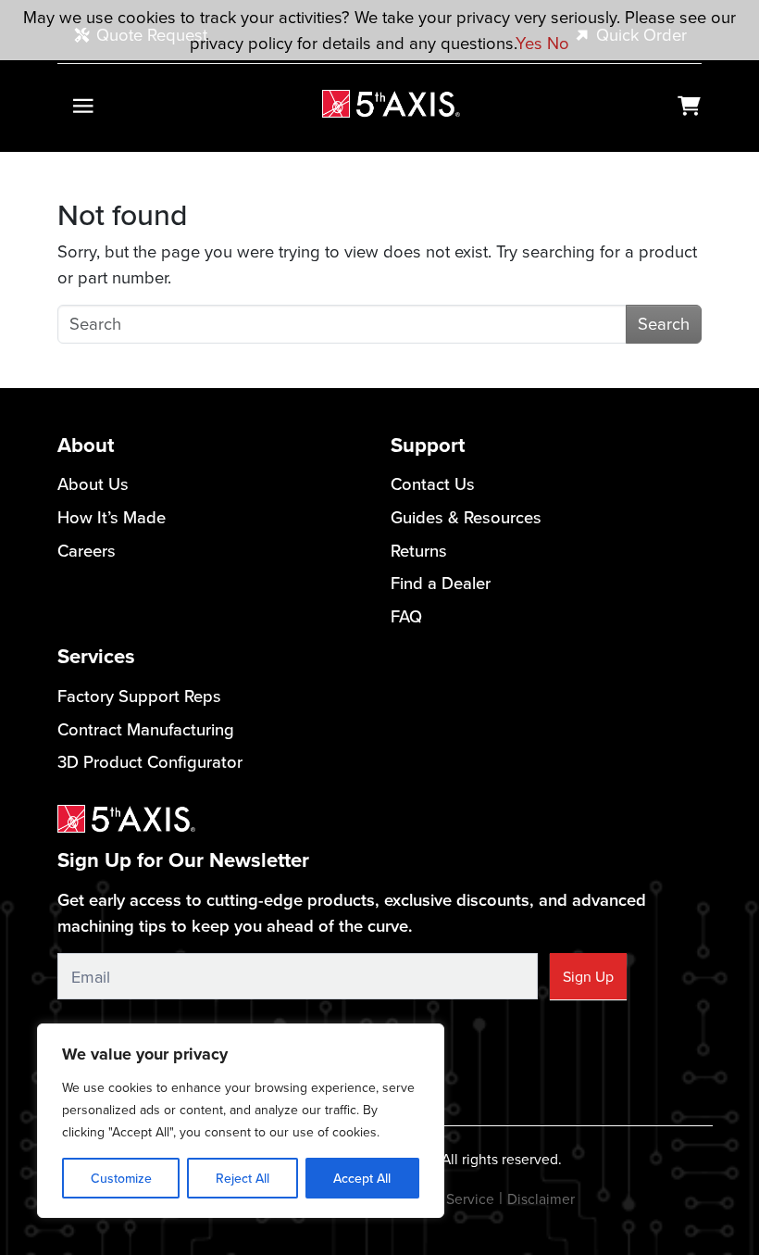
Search (664, 323)
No (558, 43)
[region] (240, 1120)
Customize (121, 1178)
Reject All (242, 1178)
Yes (529, 43)
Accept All (362, 1178)
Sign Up (588, 976)
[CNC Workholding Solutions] (391, 104)
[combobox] (342, 324)
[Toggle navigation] (82, 106)
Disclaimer (541, 1198)
